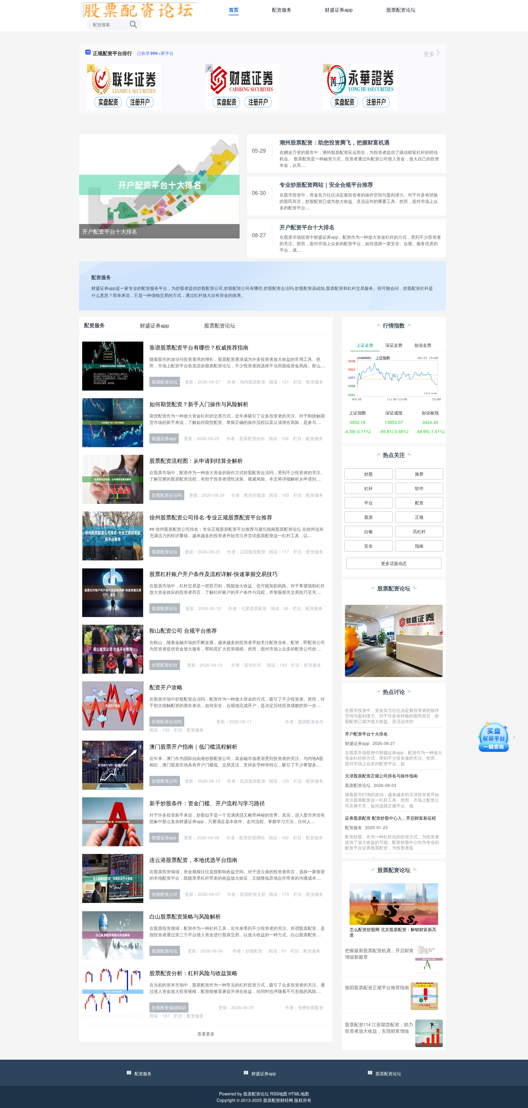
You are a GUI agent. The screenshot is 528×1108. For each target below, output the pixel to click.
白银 (368, 531)
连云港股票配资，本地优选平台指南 (193, 859)
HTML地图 (298, 1094)
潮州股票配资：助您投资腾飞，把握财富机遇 (335, 142)
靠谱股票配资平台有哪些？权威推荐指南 (198, 347)
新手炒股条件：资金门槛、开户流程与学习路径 (207, 803)
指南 (419, 546)
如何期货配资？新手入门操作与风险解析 (198, 404)
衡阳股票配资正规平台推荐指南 (377, 987)
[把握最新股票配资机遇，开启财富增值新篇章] (429, 959)
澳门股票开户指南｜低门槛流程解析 (193, 746)
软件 (419, 488)
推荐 (419, 474)
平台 (368, 503)
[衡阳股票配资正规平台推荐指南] (424, 996)
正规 (419, 517)
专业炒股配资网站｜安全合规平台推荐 (326, 185)
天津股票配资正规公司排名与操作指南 (381, 763)
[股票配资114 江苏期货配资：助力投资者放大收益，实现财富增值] (429, 1033)
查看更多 (206, 1034)
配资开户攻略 (165, 687)
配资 (419, 503)
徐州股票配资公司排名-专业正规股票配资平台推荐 (210, 517)
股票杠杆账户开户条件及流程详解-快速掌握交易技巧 (213, 574)
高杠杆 (419, 531)
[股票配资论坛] (139, 9)
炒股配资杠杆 (165, 665)
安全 (368, 546)
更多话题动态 (394, 563)
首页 (234, 9)
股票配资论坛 (401, 9)
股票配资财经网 (278, 1100)
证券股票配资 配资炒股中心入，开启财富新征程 (390, 805)
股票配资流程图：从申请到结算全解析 (196, 460)
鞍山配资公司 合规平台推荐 (183, 630)
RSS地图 (278, 1094)
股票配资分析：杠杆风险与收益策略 (193, 973)
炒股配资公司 (165, 781)
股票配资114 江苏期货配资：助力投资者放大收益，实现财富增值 (379, 1027)
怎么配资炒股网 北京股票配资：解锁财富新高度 (393, 932)
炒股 (368, 474)
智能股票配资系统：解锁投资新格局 (379, 847)
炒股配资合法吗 (167, 495)
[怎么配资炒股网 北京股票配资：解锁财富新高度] (394, 903)
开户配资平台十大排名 (109, 231)
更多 (430, 54)
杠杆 (368, 488)
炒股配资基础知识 (169, 1007)
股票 (368, 517)
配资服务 (282, 9)
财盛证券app (339, 9)
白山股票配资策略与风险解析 (185, 916)
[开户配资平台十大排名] (159, 184)
